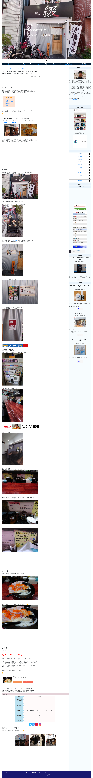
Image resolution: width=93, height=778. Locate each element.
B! (33, 724)
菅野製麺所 (15, 240)
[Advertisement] (16, 83)
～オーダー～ (8, 103)
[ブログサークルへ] (77, 251)
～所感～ (6, 105)
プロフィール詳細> (73, 99)
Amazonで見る (17, 681)
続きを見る (80, 279)
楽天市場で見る (28, 681)
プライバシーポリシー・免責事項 (27, 772)
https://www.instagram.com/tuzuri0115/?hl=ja (39, 699)
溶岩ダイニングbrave (10, 122)
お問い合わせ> (76, 94)
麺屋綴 (22, 88)
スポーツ (54, 64)
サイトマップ (13, 772)
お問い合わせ (42, 772)
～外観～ (6, 100)
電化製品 (68, 64)
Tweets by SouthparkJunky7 (80, 102)
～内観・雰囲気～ (9, 101)
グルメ (39, 64)
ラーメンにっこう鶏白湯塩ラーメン (20, 677)
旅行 (24, 64)
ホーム (9, 64)
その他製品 (84, 64)
